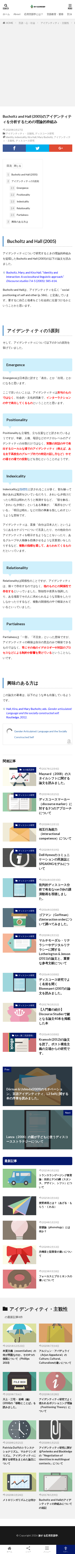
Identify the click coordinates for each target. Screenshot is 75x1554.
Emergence (19, 187)
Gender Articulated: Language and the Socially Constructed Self (40, 734)
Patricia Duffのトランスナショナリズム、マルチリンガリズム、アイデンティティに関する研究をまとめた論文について (19, 1455)
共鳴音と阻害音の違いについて (55, 1253)
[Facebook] (14, 148)
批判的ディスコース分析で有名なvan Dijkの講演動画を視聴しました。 (55, 891)
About (17, 14)
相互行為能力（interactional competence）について (55, 834)
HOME (9, 22)
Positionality (20, 194)
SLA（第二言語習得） (24, 1035)
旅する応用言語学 (48, 1535)
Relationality (20, 208)
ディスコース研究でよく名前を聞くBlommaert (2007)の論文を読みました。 (54, 986)
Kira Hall (32, 137)
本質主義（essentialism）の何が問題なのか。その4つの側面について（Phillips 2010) (19, 1356)
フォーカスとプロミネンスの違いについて (55, 1278)
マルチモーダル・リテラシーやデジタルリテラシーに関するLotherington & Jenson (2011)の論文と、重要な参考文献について (54, 952)
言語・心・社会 (27, 22)
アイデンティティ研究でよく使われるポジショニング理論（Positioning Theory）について (55, 1405)
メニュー (47, 1552)
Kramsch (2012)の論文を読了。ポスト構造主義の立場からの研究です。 (54, 1046)
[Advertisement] (37, 64)
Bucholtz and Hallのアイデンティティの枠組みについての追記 (55, 1503)
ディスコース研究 (44, 133)
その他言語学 (28, 769)
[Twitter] (37, 148)
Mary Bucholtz (45, 137)
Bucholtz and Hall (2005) (22, 174)
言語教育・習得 (55, 14)
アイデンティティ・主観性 (55, 22)
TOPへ (65, 1552)
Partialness (19, 214)
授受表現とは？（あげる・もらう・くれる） (55, 1204)
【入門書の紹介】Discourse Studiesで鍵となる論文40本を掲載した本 (54, 1016)
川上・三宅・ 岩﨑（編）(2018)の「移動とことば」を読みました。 (19, 1403)
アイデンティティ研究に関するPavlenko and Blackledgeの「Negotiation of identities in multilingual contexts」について (55, 1455)
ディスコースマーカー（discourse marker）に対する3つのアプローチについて (55, 806)
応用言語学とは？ (33, 14)
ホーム (6, 14)
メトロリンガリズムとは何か (19, 1499)
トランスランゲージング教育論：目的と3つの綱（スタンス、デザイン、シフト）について (55, 1181)
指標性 (24, 489)
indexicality (21, 137)
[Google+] (60, 148)
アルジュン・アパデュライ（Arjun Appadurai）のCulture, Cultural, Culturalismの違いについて (55, 1356)
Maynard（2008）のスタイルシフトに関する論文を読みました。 (55, 778)
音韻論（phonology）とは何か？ (54, 1229)
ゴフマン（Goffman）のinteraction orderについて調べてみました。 (55, 919)
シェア (28, 1552)
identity (10, 137)
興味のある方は (17, 221)
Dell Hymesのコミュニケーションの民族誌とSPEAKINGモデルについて (54, 861)
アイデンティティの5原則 (23, 181)
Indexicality (20, 201)
